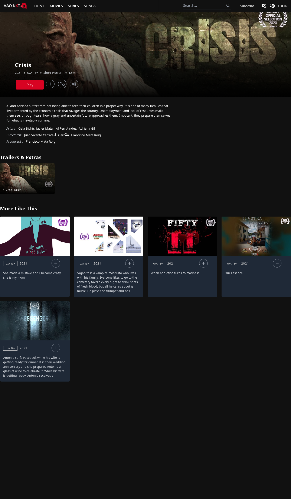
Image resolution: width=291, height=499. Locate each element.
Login (283, 6)
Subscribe (247, 6)
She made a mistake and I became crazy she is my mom (32, 275)
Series (73, 6)
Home (39, 6)
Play (30, 84)
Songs (90, 6)
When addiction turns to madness (175, 273)
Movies (56, 6)
